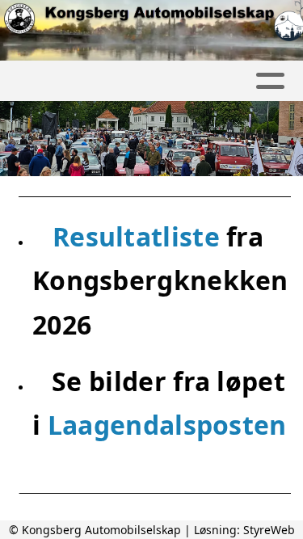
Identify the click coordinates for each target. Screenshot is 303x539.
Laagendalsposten (167, 424)
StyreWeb (269, 529)
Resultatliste (139, 236)
